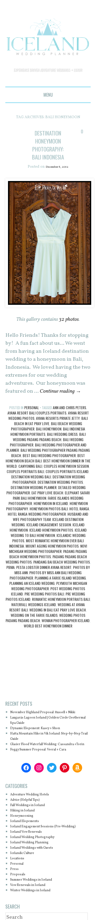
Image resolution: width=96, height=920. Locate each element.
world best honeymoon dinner (48, 634)
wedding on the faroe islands (34, 623)
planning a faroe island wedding (60, 586)
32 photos (69, 327)
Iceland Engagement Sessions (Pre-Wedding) (42, 848)
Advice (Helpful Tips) (29, 819)
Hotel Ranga (79, 517)
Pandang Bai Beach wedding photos (61, 570)
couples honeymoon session (66, 474)
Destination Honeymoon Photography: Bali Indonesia (50, 149)
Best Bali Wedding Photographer (49, 463)
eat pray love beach (47, 501)
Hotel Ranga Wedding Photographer (37, 522)
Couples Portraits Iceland (67, 479)
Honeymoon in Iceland (51, 511)
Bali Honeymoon (48, 437)
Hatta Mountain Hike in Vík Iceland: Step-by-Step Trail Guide (48, 749)
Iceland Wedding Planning (35, 866)
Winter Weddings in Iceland (36, 914)
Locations (19, 882)
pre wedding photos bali (44, 602)
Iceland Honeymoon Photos (51, 538)
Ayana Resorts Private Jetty (58, 426)
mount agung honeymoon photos (52, 554)
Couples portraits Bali (25, 479)
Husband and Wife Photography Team (51, 524)
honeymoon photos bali (49, 517)
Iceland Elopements (28, 840)
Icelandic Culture (26, 877)
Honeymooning (25, 834)
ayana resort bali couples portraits (36, 421)
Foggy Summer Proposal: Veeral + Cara (46, 768)
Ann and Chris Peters (69, 415)
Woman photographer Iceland (66, 628)
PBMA (10, 575)
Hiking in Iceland (26, 829)
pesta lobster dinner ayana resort (43, 575)
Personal (31, 415)
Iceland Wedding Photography (38, 861)
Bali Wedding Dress (62, 442)
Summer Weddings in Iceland (37, 904)
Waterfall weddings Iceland (33, 612)
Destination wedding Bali (31, 485)
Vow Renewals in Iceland (33, 909)
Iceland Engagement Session (48, 533)
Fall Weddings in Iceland (33, 824)
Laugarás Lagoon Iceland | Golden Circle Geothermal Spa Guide (47, 733)
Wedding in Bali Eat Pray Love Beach (57, 618)
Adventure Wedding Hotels (35, 813)
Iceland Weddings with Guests (38, 872)
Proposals (19, 898)
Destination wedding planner (34, 495)
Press (15, 893)
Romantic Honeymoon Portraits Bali (61, 607)
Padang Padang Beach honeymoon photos (48, 562)
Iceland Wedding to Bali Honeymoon (49, 540)
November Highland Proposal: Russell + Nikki (47, 723)
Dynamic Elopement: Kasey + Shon (42, 742)
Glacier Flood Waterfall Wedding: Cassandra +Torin (41, 760)
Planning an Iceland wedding (32, 591)
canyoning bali (30, 474)
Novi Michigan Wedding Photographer (48, 556)
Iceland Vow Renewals (31, 856)
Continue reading (60, 399)
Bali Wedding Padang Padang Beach (49, 445)
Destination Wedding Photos (60, 490)
